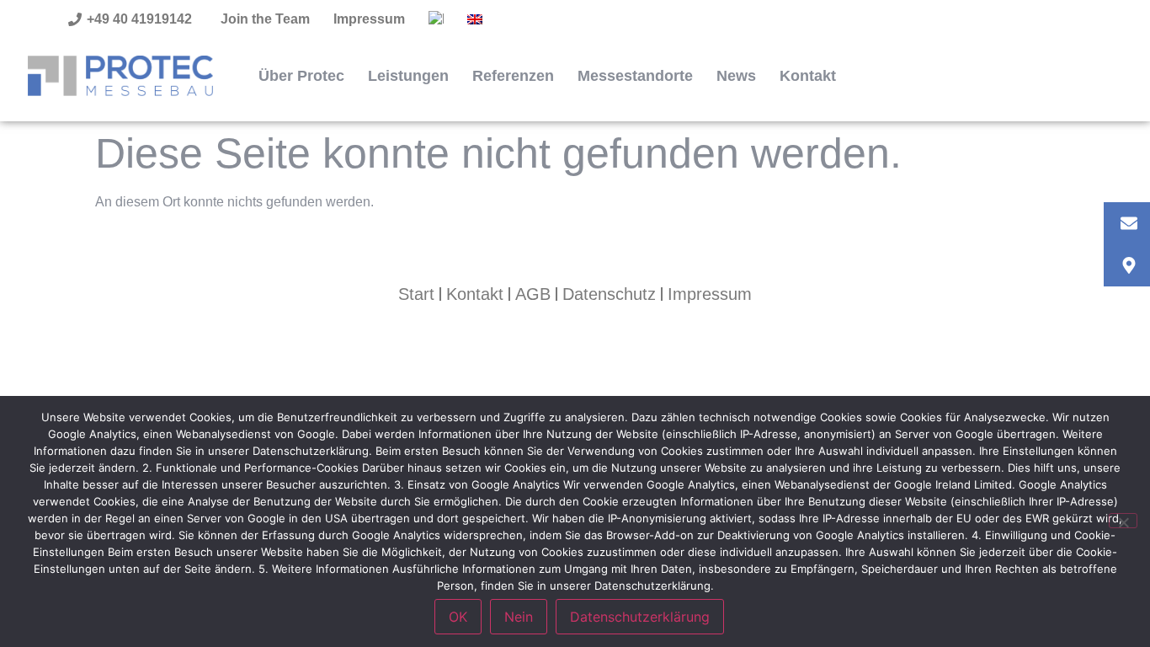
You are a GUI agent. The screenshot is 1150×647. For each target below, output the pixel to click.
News (736, 75)
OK (458, 616)
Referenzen (513, 75)
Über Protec (301, 75)
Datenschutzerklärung (640, 616)
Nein (518, 616)
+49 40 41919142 (139, 19)
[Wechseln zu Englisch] (474, 19)
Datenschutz (609, 294)
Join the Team (265, 19)
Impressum (369, 19)
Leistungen (408, 75)
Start (416, 294)
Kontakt (808, 75)
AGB (533, 294)
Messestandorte (635, 75)
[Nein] (1123, 520)
